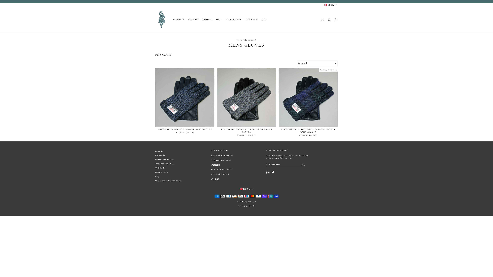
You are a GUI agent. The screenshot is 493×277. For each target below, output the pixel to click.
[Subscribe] (303, 164)
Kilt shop (251, 19)
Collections (249, 40)
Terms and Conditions (164, 163)
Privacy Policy (161, 172)
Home (239, 40)
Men (218, 19)
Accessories (233, 19)
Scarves (193, 19)
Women (207, 19)
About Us (159, 151)
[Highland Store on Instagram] (267, 172)
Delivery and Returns (164, 159)
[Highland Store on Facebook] (272, 172)
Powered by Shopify (247, 206)
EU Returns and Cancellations (168, 180)
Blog (157, 176)
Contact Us (160, 155)
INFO (265, 19)
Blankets (178, 19)
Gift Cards (160, 168)
